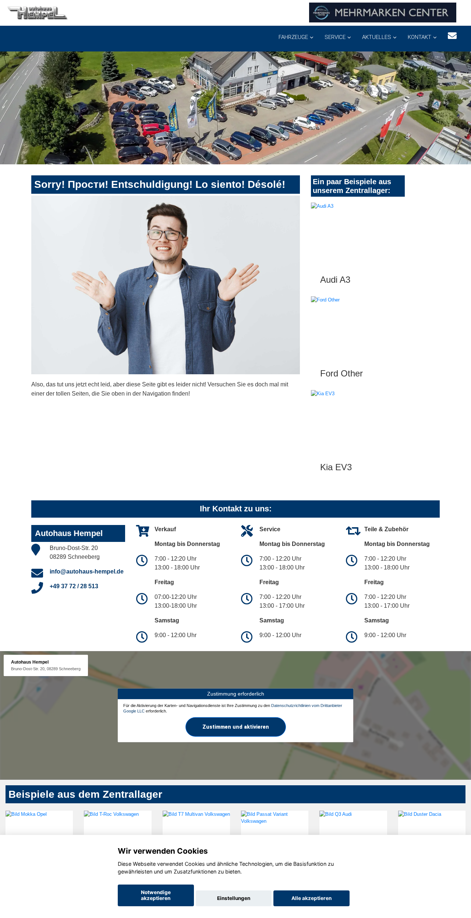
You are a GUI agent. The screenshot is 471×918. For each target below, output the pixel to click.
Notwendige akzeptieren (156, 895)
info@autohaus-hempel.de (87, 571)
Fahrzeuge (293, 37)
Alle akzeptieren (311, 898)
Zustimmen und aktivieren (235, 727)
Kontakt (419, 37)
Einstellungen (233, 898)
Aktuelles (376, 37)
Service (335, 37)
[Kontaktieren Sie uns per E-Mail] (452, 36)
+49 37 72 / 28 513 (74, 586)
